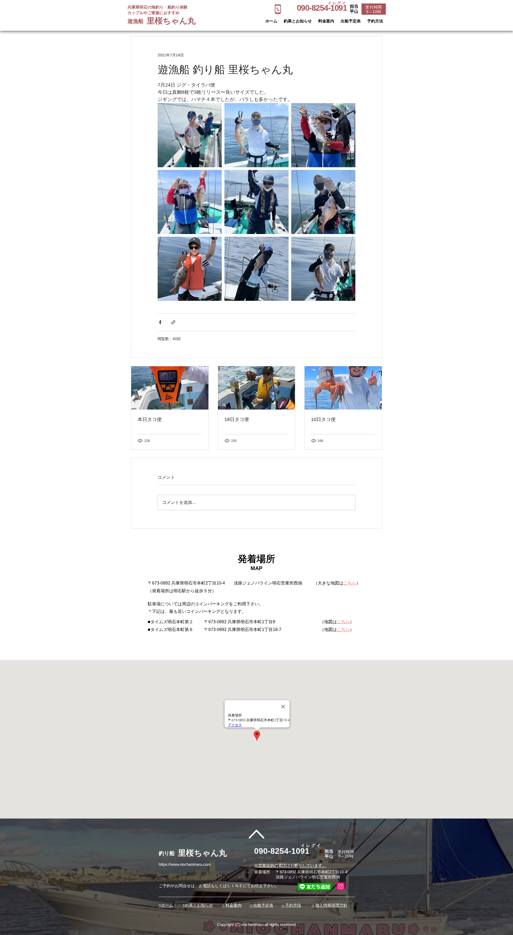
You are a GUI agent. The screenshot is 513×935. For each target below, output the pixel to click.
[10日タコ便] (343, 388)
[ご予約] (278, 9)
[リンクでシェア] (173, 322)
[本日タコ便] (169, 388)
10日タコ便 (323, 419)
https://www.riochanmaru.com (185, 864)
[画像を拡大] (190, 135)
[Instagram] (341, 886)
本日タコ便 (150, 419)
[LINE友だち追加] (314, 886)
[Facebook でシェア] (160, 322)
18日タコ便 (236, 419)
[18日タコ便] (256, 388)
